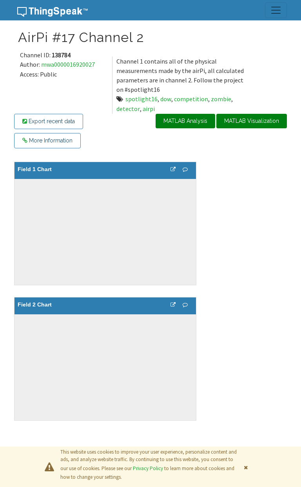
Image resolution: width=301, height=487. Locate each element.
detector (128, 109)
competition (191, 99)
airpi (149, 109)
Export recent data (51, 121)
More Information (50, 140)
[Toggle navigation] (276, 10)
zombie (221, 99)
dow (165, 99)
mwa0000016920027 (68, 64)
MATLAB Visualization (251, 121)
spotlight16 (141, 99)
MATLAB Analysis (185, 121)
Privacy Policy (148, 468)
